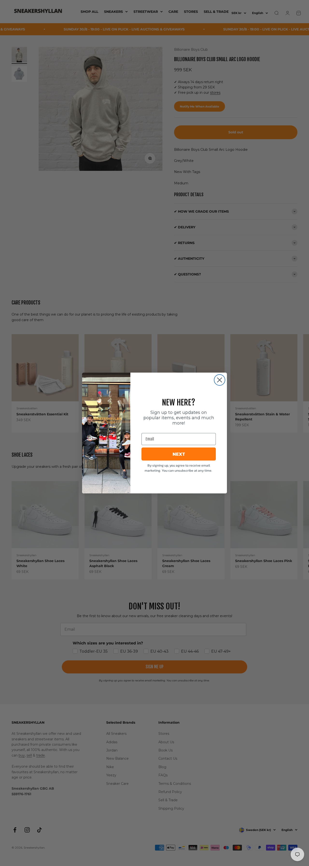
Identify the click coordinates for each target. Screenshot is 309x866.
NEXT (179, 454)
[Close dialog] (219, 380)
